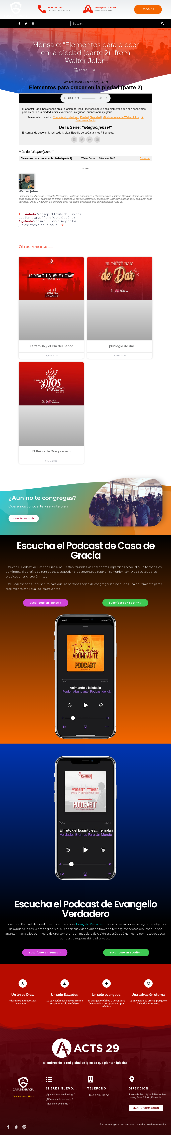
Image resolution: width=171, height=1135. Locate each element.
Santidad (95, 117)
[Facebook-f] (19, 23)
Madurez (73, 117)
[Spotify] (24, 1127)
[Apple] (16, 1127)
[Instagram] (32, 23)
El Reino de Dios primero (51, 451)
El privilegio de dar (120, 346)
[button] (3, 24)
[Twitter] (26, 23)
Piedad (84, 117)
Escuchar (145, 158)
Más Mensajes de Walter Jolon (121, 117)
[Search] (162, 23)
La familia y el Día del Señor (51, 346)
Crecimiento (60, 117)
